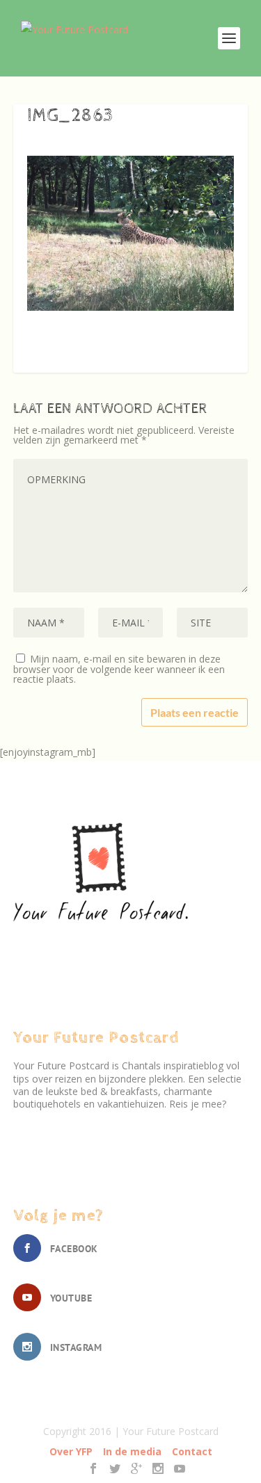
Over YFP (71, 1451)
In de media (132, 1451)
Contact (192, 1451)
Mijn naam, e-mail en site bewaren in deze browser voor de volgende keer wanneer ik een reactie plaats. (119, 669)
